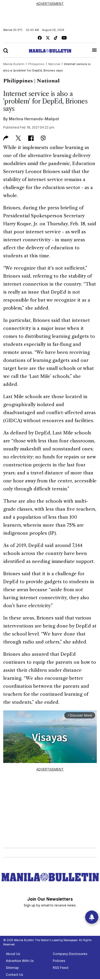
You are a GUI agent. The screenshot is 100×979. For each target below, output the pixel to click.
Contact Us (14, 975)
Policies (59, 961)
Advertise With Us (20, 961)
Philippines (18, 81)
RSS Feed (60, 968)
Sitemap (12, 968)
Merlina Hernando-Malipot (34, 119)
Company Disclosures (70, 954)
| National (47, 81)
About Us (13, 954)
